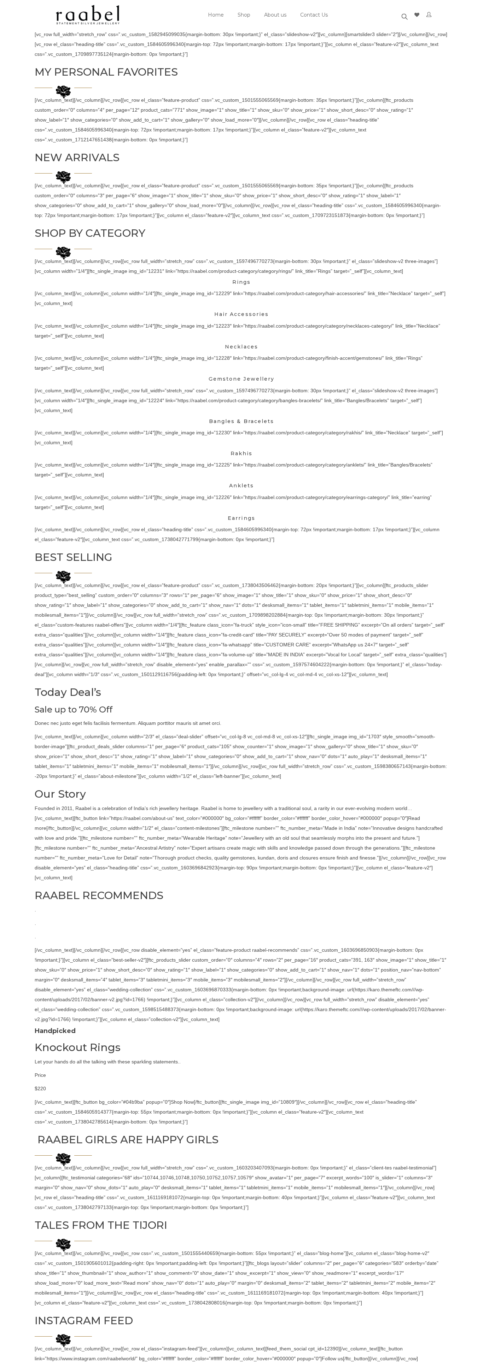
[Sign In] (430, 15)
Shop (244, 15)
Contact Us (314, 15)
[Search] (404, 15)
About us (275, 15)
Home (216, 15)
